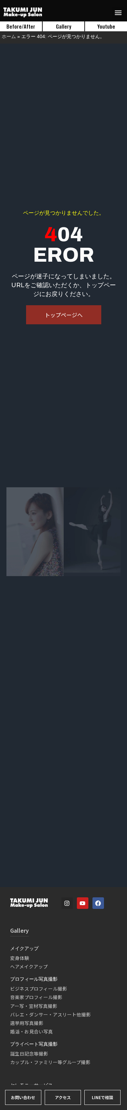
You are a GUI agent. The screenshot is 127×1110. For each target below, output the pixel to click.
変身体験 (19, 957)
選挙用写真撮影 (26, 1022)
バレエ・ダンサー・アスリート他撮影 (50, 1014)
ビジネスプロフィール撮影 (38, 988)
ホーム (9, 36)
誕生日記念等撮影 (29, 1053)
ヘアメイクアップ (29, 966)
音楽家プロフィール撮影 (36, 997)
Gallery (19, 930)
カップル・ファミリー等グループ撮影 (50, 1062)
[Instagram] (67, 903)
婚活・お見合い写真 (31, 1031)
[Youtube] (82, 903)
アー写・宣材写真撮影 (33, 1005)
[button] (118, 12)
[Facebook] (98, 903)
